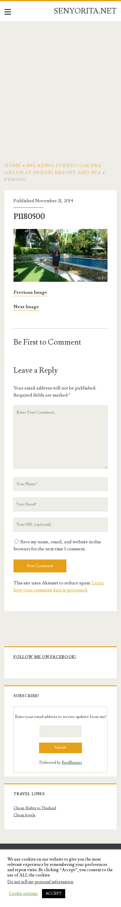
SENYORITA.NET (85, 11)
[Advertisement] (60, 84)
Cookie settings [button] (23, 893)
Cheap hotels (25, 815)
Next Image (26, 307)
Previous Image (30, 292)
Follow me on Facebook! (45, 657)
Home (12, 165)
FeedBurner (72, 762)
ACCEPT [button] (54, 893)
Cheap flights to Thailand (35, 808)
